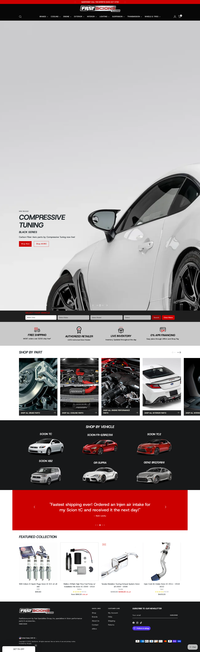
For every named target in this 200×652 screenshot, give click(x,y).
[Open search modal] (20, 16)
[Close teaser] (36, 645)
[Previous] (75, 2)
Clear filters (168, 451)
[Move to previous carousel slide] (93, 439)
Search (156, 451)
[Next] (125, 2)
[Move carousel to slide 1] (97, 439)
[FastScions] (100, 9)
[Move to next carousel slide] (106, 439)
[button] (18, 649)
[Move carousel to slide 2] (100, 439)
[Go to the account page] (175, 16)
